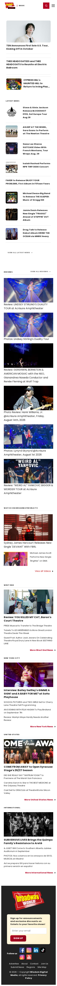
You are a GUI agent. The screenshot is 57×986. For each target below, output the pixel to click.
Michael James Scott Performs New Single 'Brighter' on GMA (40, 557)
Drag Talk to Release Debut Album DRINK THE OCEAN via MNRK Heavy (36, 233)
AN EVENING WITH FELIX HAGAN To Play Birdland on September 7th (27, 711)
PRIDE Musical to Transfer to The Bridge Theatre (28, 625)
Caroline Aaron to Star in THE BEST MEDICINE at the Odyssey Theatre (27, 784)
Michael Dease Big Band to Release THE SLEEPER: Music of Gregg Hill (36, 196)
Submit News (17, 967)
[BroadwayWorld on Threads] (22, 957)
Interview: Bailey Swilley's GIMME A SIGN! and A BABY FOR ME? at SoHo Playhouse (27, 694)
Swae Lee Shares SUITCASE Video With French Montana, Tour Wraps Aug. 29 (35, 149)
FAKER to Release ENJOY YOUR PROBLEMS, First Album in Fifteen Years (28, 182)
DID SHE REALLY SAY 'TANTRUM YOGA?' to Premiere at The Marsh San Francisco (24, 777)
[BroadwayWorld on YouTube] (29, 957)
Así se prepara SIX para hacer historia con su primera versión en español (27, 865)
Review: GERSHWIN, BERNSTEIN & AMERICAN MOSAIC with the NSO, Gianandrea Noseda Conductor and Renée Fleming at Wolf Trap (26, 375)
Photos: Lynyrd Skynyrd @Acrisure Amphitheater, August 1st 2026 (25, 452)
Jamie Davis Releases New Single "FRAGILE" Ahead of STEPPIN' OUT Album (36, 215)
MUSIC (22, 6)
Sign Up (18, 938)
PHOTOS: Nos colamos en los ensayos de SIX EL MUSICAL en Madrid (28, 857)
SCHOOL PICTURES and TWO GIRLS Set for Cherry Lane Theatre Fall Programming (28, 704)
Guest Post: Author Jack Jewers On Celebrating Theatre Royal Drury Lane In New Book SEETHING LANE (28, 640)
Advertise (14, 963)
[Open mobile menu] (53, 6)
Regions (31, 967)
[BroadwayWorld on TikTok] (43, 950)
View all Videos (43, 571)
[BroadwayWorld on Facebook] (22, 950)
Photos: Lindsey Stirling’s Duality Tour (26, 339)
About (24, 963)
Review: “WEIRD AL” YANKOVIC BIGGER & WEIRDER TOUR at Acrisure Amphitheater (28, 489)
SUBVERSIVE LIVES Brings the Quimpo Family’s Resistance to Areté (28, 841)
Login (38, 5)
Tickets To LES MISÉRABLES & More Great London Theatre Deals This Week (28, 632)
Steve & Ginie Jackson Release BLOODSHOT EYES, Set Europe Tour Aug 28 (35, 112)
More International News (39, 872)
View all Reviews (39, 271)
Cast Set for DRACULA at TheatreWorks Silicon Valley (27, 792)
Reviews (8, 272)
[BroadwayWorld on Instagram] (29, 950)
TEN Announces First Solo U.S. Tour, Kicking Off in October (27, 47)
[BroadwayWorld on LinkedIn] (36, 950)
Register (29, 5)
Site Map (42, 967)
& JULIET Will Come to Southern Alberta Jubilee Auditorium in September (27, 850)
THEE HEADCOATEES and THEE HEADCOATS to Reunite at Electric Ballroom (26, 64)
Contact (34, 963)
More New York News (41, 726)
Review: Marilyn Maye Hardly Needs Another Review (26, 719)
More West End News (41, 650)
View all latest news (19, 252)
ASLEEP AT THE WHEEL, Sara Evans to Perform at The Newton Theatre (36, 130)
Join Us (44, 963)
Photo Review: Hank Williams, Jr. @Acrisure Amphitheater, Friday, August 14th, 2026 (24, 416)
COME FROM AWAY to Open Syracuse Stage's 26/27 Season (28, 768)
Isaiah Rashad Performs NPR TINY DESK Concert (36, 165)
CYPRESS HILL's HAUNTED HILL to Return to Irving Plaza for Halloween (36, 84)
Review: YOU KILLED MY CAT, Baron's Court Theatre (27, 619)
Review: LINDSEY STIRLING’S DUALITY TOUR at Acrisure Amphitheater (26, 306)
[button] (46, 6)
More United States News (38, 799)
